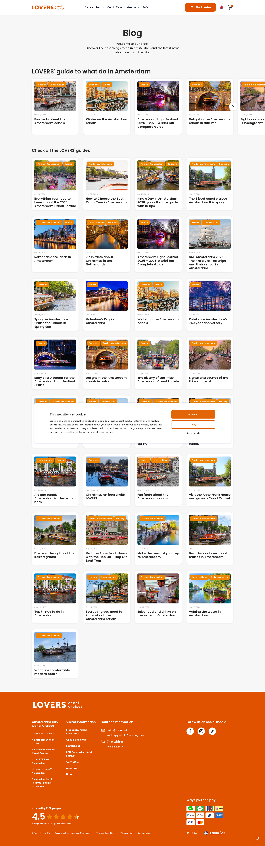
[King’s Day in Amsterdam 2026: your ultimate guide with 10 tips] (158, 184)
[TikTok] (212, 731)
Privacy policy (127, 833)
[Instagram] (201, 731)
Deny (193, 424)
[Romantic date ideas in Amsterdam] (55, 244)
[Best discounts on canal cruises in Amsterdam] (209, 538)
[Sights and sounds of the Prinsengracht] (209, 363)
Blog (69, 774)
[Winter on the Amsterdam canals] (106, 107)
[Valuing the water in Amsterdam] (209, 597)
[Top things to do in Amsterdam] (55, 597)
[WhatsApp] (257, 838)
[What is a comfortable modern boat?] (55, 653)
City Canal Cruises (43, 733)
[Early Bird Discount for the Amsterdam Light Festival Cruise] (55, 363)
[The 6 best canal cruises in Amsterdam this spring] (209, 184)
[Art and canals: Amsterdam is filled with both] (55, 480)
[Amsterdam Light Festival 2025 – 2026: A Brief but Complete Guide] (158, 107)
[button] (95, 7)
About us (71, 768)
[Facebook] (190, 731)
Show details (193, 433)
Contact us (73, 761)
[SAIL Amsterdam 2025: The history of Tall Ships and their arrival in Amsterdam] (209, 244)
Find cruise (203, 7)
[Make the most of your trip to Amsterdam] (158, 538)
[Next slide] (233, 106)
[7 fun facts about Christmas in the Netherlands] (106, 244)
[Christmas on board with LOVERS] (106, 480)
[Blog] (48, 7)
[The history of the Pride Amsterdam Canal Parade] (158, 363)
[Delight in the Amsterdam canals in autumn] (209, 107)
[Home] (57, 707)
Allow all (193, 414)
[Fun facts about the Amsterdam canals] (55, 107)
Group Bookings (76, 739)
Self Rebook (73, 745)
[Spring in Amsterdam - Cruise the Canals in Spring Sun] (55, 305)
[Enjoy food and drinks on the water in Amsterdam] (158, 597)
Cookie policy (144, 833)
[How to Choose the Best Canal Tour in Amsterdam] (106, 184)
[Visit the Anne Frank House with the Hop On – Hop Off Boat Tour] (106, 538)
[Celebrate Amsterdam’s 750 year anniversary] (209, 305)
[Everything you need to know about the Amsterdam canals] (106, 597)
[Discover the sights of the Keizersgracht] (55, 538)
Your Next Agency (83, 833)
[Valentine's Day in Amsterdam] (106, 305)
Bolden (68, 833)
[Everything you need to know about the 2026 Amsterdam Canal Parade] (55, 184)
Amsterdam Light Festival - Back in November (42, 783)
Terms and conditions (105, 833)
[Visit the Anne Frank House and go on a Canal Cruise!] (209, 480)
